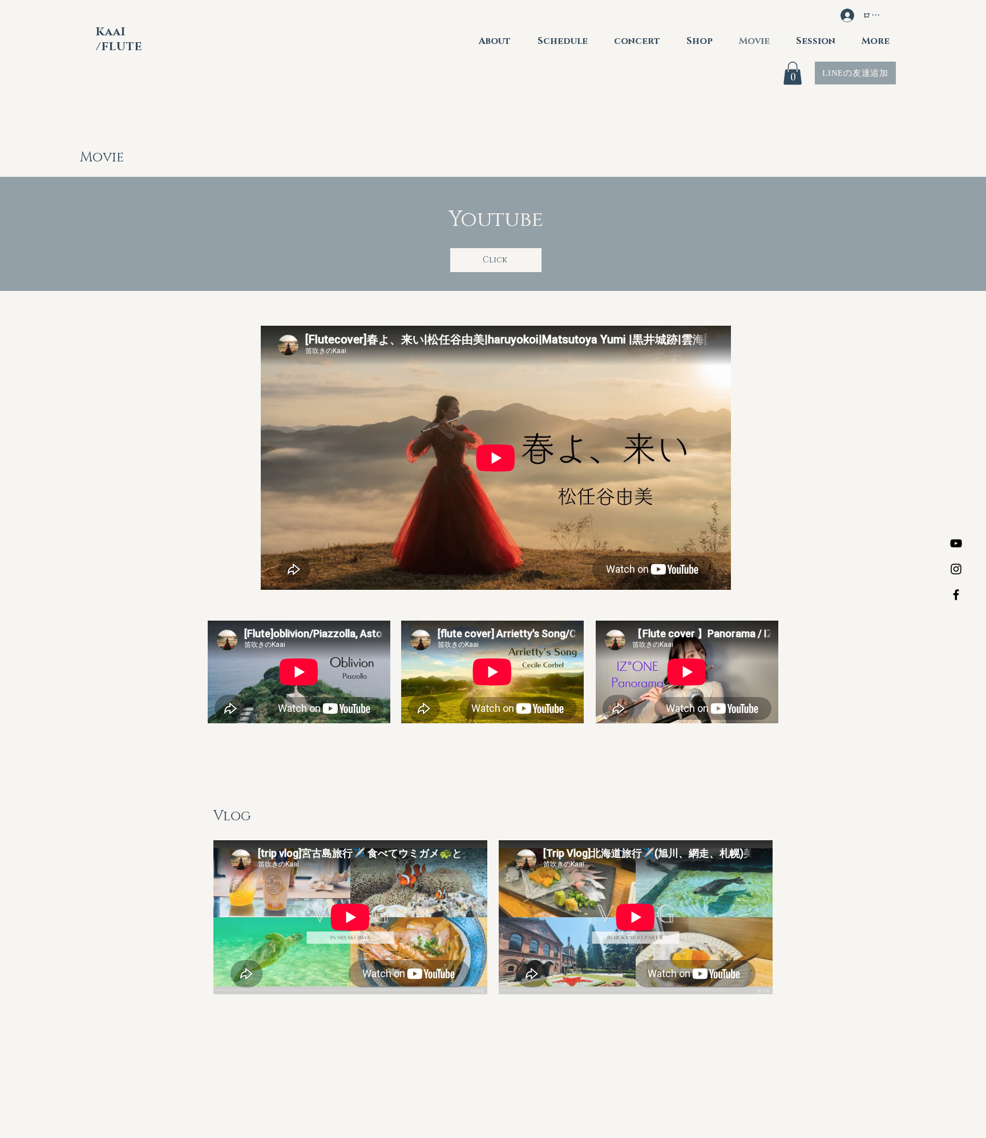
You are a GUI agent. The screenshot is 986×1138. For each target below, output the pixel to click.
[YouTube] (956, 543)
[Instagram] (956, 569)
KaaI (112, 32)
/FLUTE (121, 46)
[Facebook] (956, 595)
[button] (792, 73)
